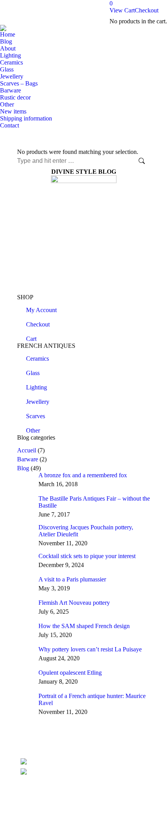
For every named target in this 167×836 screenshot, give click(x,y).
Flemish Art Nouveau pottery (74, 602)
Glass (33, 373)
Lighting (36, 387)
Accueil (26, 450)
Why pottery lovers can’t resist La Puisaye (90, 649)
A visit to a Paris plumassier (72, 579)
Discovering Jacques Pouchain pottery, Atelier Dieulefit (85, 531)
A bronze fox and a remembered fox (82, 475)
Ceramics (37, 358)
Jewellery (37, 401)
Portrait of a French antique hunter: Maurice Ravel (92, 699)
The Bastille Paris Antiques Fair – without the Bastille (94, 502)
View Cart (122, 10)
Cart (31, 338)
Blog (23, 468)
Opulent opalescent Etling (70, 672)
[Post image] (25, 479)
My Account (41, 310)
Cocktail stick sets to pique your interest (87, 556)
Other (33, 430)
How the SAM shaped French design (84, 626)
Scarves (35, 416)
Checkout (146, 10)
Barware (27, 459)
